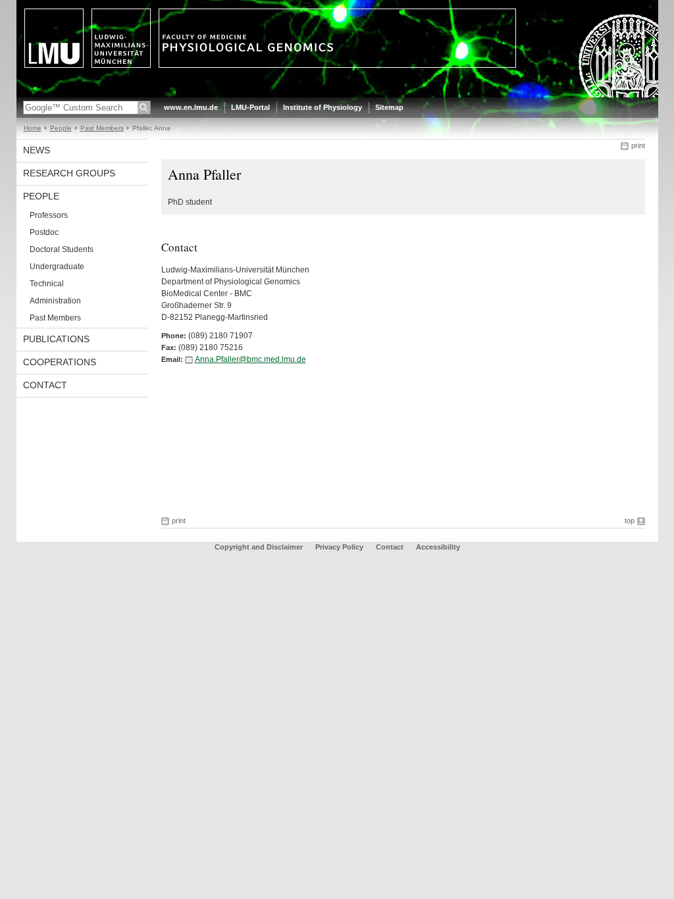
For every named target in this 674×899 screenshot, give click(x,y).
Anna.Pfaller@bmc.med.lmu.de (250, 359)
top (630, 521)
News (36, 150)
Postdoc (44, 232)
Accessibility (438, 547)
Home (32, 128)
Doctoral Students (61, 249)
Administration (55, 300)
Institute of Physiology (322, 107)
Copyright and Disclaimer (259, 547)
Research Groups (69, 173)
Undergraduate (57, 266)
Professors (49, 215)
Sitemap (389, 107)
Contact (45, 385)
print (638, 145)
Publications (56, 339)
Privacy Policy (339, 547)
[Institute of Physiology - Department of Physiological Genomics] (337, 94)
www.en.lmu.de (191, 107)
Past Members (102, 128)
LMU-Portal (250, 107)
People (61, 128)
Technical (47, 283)
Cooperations (59, 362)
